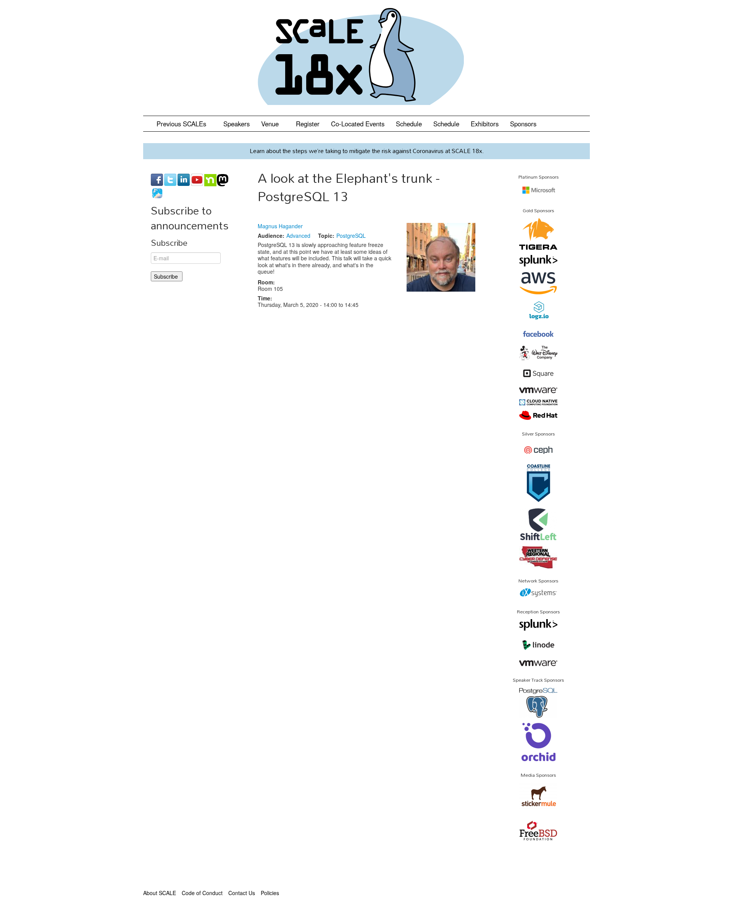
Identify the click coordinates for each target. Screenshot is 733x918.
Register (308, 123)
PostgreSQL (351, 235)
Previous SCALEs (182, 123)
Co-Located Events (357, 123)
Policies (270, 893)
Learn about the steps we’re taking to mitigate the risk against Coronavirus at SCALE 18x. (367, 151)
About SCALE (159, 893)
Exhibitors (485, 123)
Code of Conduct (202, 893)
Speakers (236, 123)
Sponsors (523, 123)
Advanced (298, 235)
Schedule (409, 123)
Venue (271, 123)
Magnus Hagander (280, 226)
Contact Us (241, 893)
